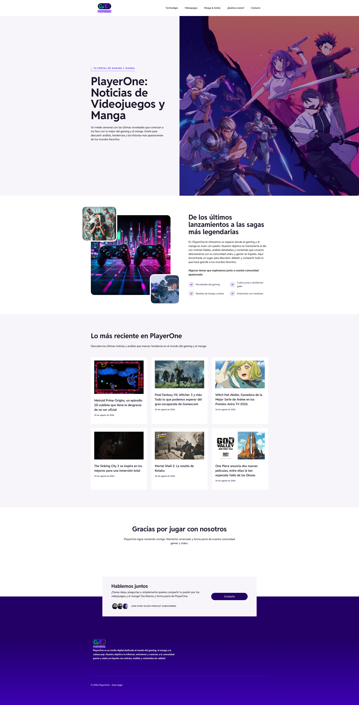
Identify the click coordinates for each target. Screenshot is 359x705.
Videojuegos (191, 7)
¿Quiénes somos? (235, 7)
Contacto (255, 7)
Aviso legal (117, 685)
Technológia (172, 7)
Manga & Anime (212, 7)
